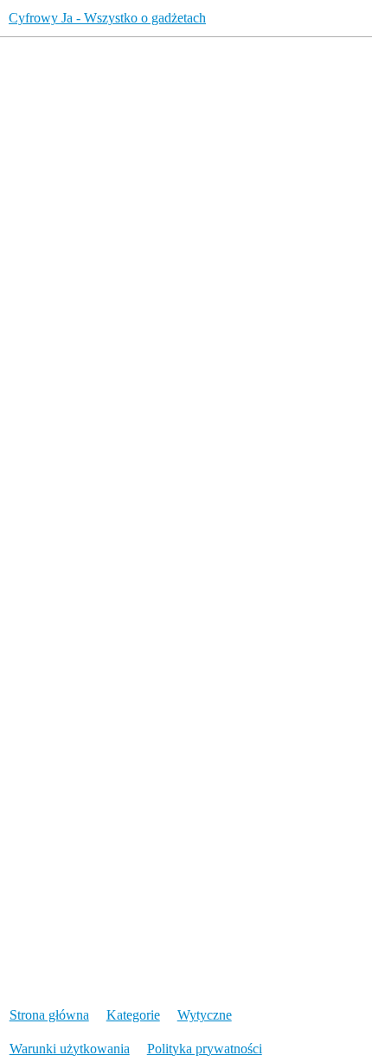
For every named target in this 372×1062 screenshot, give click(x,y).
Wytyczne (204, 1015)
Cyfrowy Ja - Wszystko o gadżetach (107, 17)
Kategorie (133, 1015)
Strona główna (49, 1015)
